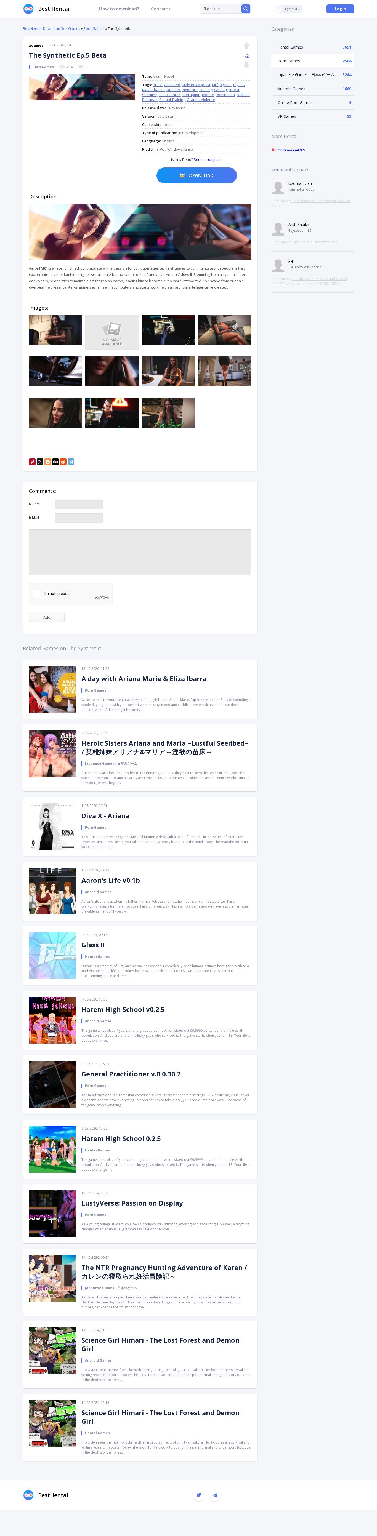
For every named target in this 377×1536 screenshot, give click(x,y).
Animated (172, 84)
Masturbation (153, 89)
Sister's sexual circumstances (314, 242)
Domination (225, 94)
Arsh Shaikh (298, 224)
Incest (234, 89)
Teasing (206, 89)
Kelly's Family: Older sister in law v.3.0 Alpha (310, 203)
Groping (221, 89)
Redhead (150, 99)
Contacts (161, 9)
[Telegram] (71, 461)
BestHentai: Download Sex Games (51, 28)
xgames (36, 45)
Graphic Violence (201, 99)
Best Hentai (54, 8)
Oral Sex (173, 89)
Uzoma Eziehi (300, 183)
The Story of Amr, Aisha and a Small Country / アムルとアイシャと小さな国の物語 (309, 281)
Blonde (208, 94)
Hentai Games (290, 47)
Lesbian (243, 94)
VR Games (287, 116)
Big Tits (239, 84)
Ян (290, 261)
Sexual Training (172, 99)
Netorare (190, 89)
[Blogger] (47, 461)
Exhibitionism (170, 94)
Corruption (191, 94)
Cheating (149, 94)
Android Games (291, 88)
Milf (215, 84)
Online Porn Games (295, 102)
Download (200, 175)
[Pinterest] (32, 461)
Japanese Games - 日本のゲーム (306, 74)
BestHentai (53, 1495)
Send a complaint (208, 159)
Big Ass (226, 84)
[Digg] (55, 461)
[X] (40, 461)
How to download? (119, 9)
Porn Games (94, 28)
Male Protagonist (196, 84)
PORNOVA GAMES (290, 150)
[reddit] (63, 461)
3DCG (158, 84)
